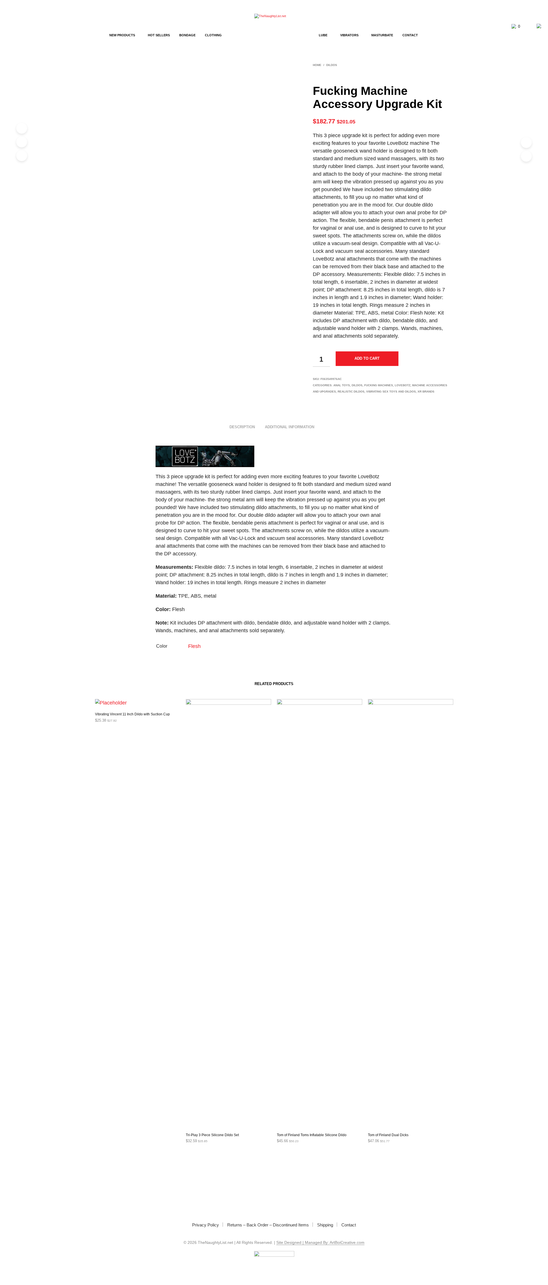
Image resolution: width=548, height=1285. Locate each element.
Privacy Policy (205, 1224)
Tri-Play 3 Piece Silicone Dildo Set (212, 1135)
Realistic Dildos (351, 391)
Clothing (213, 35)
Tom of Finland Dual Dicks (388, 1135)
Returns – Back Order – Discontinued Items (268, 1224)
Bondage (187, 35)
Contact (410, 35)
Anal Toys (341, 385)
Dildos (331, 65)
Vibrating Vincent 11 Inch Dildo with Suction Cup (132, 714)
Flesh (194, 646)
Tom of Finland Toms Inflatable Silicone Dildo (311, 1135)
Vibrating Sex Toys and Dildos (391, 391)
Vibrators (349, 35)
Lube (323, 35)
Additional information (289, 427)
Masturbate (382, 35)
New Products (122, 35)
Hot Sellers (159, 35)
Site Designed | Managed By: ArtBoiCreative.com (320, 1242)
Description (242, 427)
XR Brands (426, 391)
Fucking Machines (378, 385)
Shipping (325, 1224)
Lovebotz (402, 385)
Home (317, 65)
